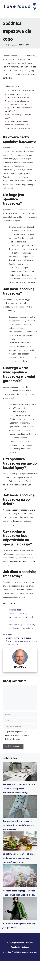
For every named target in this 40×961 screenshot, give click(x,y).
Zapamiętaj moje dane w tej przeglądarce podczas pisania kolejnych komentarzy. (17, 735)
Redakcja (25, 947)
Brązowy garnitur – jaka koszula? (19, 638)
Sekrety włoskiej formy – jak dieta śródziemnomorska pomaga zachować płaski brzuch (19, 858)
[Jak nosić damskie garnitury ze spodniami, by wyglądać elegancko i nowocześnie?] (20, 807)
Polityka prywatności (15, 943)
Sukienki (9, 634)
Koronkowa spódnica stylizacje (21, 628)
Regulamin (15, 947)
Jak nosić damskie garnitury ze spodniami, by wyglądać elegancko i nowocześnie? (19, 825)
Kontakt (29, 943)
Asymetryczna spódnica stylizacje (22, 624)
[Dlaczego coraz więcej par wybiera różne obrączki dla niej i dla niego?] (20, 876)
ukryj (17, 86)
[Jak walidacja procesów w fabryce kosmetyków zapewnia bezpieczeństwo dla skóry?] (20, 772)
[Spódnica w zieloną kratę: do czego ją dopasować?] (20, 909)
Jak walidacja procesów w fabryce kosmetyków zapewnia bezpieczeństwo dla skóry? (19, 788)
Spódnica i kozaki (15, 610)
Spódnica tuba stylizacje (18, 613)
